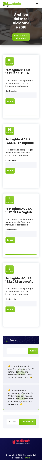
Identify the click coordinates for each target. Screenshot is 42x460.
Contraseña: (11, 91)
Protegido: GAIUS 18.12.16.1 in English (18, 71)
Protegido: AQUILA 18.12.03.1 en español (19, 280)
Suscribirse (27, 421)
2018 (23, 35)
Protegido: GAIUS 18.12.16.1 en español (19, 141)
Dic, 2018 (9, 61)
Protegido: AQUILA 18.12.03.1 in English (18, 210)
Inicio (16, 35)
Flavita (27, 457)
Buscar (13, 340)
